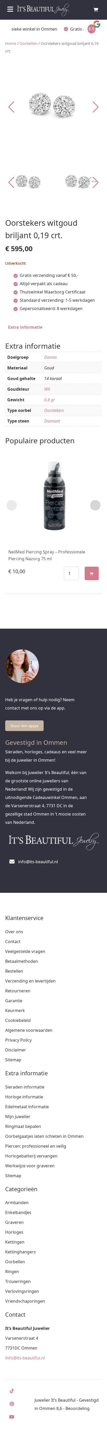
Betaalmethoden (21, 961)
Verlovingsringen (22, 1291)
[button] (95, 107)
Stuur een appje (24, 725)
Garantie (13, 1000)
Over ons (14, 932)
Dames (50, 357)
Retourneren (17, 991)
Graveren (14, 1222)
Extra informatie (25, 327)
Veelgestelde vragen (25, 951)
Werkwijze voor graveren (30, 1166)
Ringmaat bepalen (23, 1126)
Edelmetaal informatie (27, 1107)
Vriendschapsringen (25, 1301)
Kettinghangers (20, 1252)
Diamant (52, 421)
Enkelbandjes (18, 1212)
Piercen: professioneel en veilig (35, 1146)
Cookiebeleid (18, 1020)
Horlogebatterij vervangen (31, 1156)
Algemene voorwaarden (28, 1030)
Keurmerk (15, 1010)
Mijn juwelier (17, 1116)
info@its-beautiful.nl (25, 1358)
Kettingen (14, 1242)
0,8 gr (49, 400)
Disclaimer (15, 1050)
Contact (13, 941)
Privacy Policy (18, 1040)
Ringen (12, 1271)
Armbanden (17, 1202)
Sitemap (13, 1060)
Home (10, 43)
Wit (47, 389)
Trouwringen (18, 1281)
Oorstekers (54, 410)
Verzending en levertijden (30, 981)
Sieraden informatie (24, 1087)
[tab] (25, 327)
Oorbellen (28, 43)
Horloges (14, 1232)
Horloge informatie (24, 1097)
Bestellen (14, 971)
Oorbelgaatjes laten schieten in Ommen (44, 1136)
